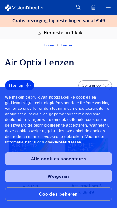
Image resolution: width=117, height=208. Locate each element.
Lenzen (67, 45)
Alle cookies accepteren (58, 158)
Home (49, 45)
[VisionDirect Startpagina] (27, 7)
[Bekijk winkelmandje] (93, 7)
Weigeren (58, 176)
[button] (95, 85)
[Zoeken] (78, 7)
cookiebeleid (57, 142)
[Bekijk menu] (108, 7)
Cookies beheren (58, 193)
